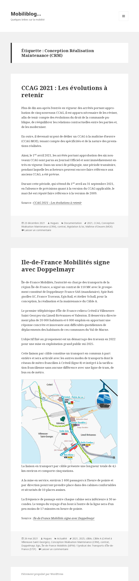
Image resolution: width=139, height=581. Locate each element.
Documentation (73, 223)
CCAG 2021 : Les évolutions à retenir (64, 91)
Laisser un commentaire (37, 230)
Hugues (54, 223)
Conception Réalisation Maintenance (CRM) (75, 542)
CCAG (97, 223)
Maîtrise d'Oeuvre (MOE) (99, 226)
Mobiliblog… (26, 13)
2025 (82, 538)
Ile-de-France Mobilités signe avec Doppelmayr (65, 265)
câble (89, 538)
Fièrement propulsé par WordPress (42, 574)
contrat (61, 226)
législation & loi (75, 226)
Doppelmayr (28, 545)
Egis (38, 545)
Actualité (62, 538)
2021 (90, 223)
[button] (69, 421)
